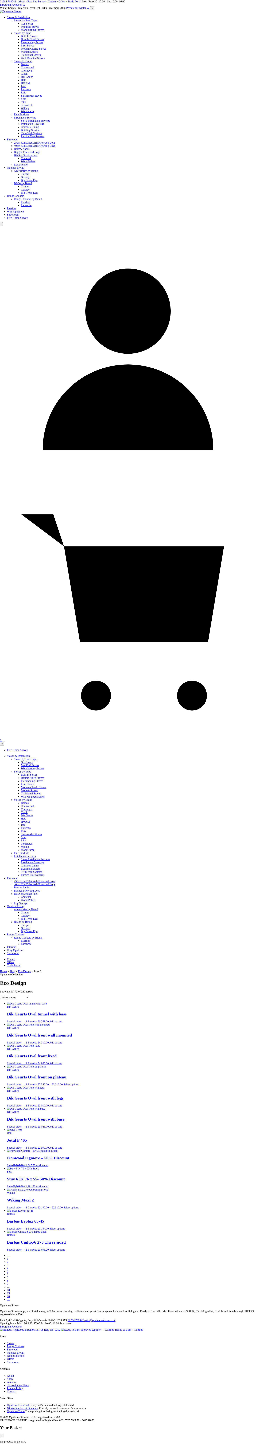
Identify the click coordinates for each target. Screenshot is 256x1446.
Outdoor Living (15, 167)
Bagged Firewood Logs (27, 152)
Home (3, 971)
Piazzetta (26, 89)
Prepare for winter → (78, 7)
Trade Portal (74, 1)
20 (8, 1296)
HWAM (25, 83)
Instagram (5, 4)
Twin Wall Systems (31, 133)
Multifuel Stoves (30, 26)
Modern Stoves (29, 51)
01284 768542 (8, 1)
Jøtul (23, 86)
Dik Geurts (27, 76)
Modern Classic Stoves (33, 48)
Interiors (11, 208)
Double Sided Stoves (32, 39)
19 (8, 1293)
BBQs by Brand (23, 183)
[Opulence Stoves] (10, 11)
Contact (11, 1391)
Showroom (13, 214)
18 (8, 1290)
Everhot (25, 202)
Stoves (10, 1343)
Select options (71, 1084)
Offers (62, 1)
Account (11, 1382)
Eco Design (24, 971)
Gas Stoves (27, 23)
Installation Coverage (32, 123)
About (21, 1)
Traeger (25, 173)
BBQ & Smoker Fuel (25, 155)
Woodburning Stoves (32, 29)
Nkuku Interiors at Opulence (22, 1408)
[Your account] (128, 480)
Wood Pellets (28, 161)
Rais (23, 92)
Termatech (26, 105)
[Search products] (1, 224)
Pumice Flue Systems (32, 136)
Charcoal (26, 158)
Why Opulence (15, 211)
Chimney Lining (30, 126)
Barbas (25, 64)
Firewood (12, 139)
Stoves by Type (22, 32)
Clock (24, 73)
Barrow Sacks (21, 148)
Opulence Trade (16, 1411)
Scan (23, 98)
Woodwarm (27, 111)
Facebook (16, 4)
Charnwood (27, 67)
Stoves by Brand (23, 61)
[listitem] (30, 1329)
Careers (52, 1)
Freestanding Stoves (32, 42)
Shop (12, 971)
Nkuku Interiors (15, 1355)
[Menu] (3, 741)
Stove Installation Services (35, 120)
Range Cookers (15, 195)
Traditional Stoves (31, 54)
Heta (23, 79)
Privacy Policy (15, 1388)
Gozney (25, 177)
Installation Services (25, 117)
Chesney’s (26, 70)
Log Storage (21, 164)
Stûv (23, 101)
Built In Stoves (29, 36)
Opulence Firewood (18, 1405)
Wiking (25, 108)
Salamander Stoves (31, 95)
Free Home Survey (17, 217)
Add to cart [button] (55, 1021)
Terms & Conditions (18, 1385)
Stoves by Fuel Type (25, 20)
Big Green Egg (29, 180)
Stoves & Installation (18, 17)
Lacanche (26, 205)
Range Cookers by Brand (28, 199)
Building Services (30, 130)
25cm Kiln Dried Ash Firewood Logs (34, 142)
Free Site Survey (36, 1)
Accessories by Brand (26, 170)
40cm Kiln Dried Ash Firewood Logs (34, 145)
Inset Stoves (27, 45)
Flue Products (21, 114)
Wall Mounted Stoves (33, 58)
